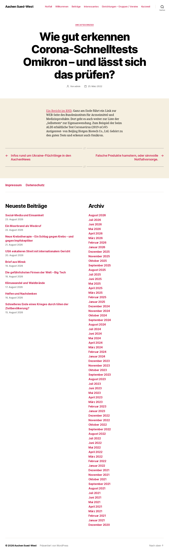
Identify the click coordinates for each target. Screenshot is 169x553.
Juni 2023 (95, 388)
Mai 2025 (94, 283)
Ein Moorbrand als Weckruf (23, 226)
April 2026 (95, 233)
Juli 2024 (94, 329)
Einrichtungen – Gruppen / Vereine (120, 6)
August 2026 (97, 215)
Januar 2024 (96, 356)
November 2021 (99, 474)
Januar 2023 (96, 411)
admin (77, 86)
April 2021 (95, 506)
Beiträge (76, 6)
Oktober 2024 (97, 315)
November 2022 (99, 420)
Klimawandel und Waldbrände (25, 283)
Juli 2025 (94, 274)
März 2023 (95, 402)
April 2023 (95, 397)
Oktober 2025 (97, 260)
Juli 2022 (94, 438)
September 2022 (99, 429)
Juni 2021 (94, 497)
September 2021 (99, 484)
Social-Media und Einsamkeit (24, 215)
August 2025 (97, 270)
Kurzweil (145, 6)
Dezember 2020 (99, 524)
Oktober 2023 (97, 370)
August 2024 (97, 324)
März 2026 (95, 238)
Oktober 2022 (97, 424)
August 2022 (97, 433)
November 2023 (99, 365)
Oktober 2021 (97, 479)
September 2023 (99, 374)
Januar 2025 (96, 301)
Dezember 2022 (99, 415)
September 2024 (99, 320)
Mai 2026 (94, 229)
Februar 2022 (97, 461)
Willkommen (61, 6)
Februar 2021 (97, 515)
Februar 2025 (97, 297)
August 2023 (97, 379)
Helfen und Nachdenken (21, 293)
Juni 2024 (95, 333)
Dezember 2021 (98, 470)
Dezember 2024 (99, 306)
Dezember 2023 (99, 361)
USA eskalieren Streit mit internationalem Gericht (37, 251)
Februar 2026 (97, 242)
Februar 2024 (97, 351)
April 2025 (95, 288)
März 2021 (95, 511)
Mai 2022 (94, 447)
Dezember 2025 (99, 251)
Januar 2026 (96, 247)
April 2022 (95, 452)
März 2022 (95, 456)
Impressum (13, 185)
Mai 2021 (94, 502)
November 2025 (99, 256)
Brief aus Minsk (15, 262)
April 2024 (95, 342)
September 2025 (99, 265)
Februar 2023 (97, 406)
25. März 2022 (95, 86)
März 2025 (95, 292)
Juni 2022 (95, 443)
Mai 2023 (94, 393)
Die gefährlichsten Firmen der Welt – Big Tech (35, 272)
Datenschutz (35, 185)
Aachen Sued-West (19, 6)
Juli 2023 (94, 383)
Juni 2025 (95, 279)
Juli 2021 (94, 493)
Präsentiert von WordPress (54, 545)
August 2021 (96, 488)
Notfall (48, 6)
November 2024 (99, 311)
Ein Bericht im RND (59, 111)
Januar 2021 (96, 520)
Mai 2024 (94, 338)
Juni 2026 (95, 224)
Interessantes (91, 6)
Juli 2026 (94, 220)
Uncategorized (84, 25)
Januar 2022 (96, 465)
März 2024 (95, 347)
